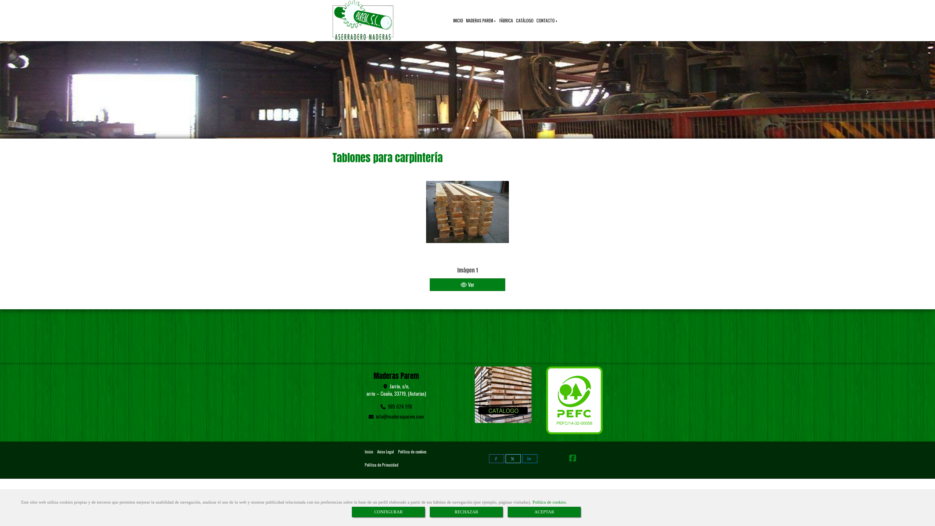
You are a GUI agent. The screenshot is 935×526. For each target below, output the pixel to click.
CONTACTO (546, 20)
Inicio (369, 452)
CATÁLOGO (524, 20)
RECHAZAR (466, 511)
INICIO (458, 20)
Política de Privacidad (381, 465)
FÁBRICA (506, 20)
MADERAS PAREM (480, 20)
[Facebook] (572, 459)
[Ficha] (467, 222)
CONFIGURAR (388, 511)
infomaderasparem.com (400, 416)
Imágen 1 (467, 270)
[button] (70, 90)
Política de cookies (549, 502)
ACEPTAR (544, 511)
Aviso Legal (385, 452)
